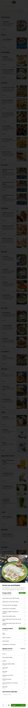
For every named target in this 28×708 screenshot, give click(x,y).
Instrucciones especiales (9, 691)
